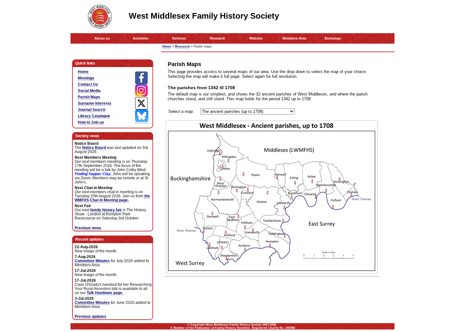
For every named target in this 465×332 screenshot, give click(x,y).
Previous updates (90, 316)
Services (179, 38)
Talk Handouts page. (105, 293)
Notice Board (94, 147)
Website (256, 38)
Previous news (88, 228)
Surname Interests (94, 103)
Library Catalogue (94, 116)
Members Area (294, 38)
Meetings (86, 78)
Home (166, 46)
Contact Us (88, 84)
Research (217, 38)
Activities (140, 38)
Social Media (89, 91)
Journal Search (91, 110)
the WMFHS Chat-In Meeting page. (112, 198)
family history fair (106, 210)
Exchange (333, 38)
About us (102, 38)
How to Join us (91, 122)
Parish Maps (89, 97)
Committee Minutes (92, 261)
